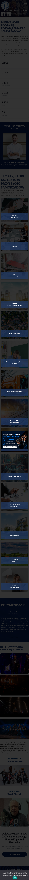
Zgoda (14, 877)
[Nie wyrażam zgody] (27, 875)
